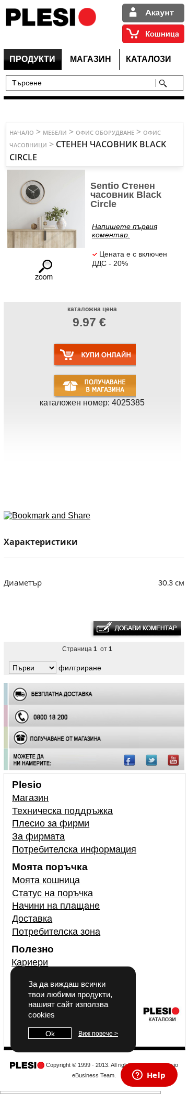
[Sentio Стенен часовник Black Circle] (45, 278)
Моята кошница (46, 880)
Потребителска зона (56, 931)
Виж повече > (98, 1033)
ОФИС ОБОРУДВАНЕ (105, 132)
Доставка (32, 918)
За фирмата (38, 836)
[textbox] (83, 82)
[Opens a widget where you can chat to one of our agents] (149, 1076)
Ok (50, 1033)
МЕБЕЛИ (55, 132)
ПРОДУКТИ (32, 59)
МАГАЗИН (90, 59)
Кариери (29, 962)
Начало (21, 132)
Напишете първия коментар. (124, 230)
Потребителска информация (74, 849)
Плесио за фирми (50, 823)
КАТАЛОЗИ (148, 59)
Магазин (30, 798)
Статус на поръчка (52, 893)
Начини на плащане (56, 905)
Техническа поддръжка (62, 811)
